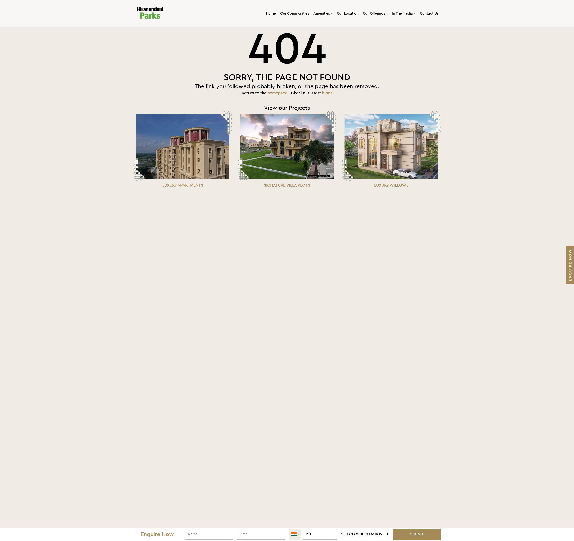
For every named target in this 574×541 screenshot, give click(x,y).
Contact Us (429, 13)
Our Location (348, 13)
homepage (277, 93)
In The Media (402, 13)
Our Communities (294, 13)
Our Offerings (374, 13)
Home (271, 13)
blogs (327, 93)
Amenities (321, 13)
